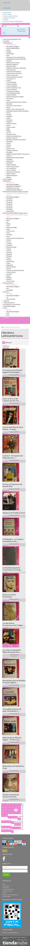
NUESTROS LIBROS (6, 896)
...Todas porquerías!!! (9, 302)
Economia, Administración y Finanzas (16, 102)
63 (19, 828)
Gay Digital (9, 290)
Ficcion (8, 112)
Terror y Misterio (11, 170)
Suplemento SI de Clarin (12, 188)
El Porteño (9, 234)
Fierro (8, 236)
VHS (7, 315)
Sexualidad (9, 159)
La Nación (9, 243)
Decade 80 (9, 207)
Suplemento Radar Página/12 (14, 189)
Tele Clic (8, 268)
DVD (7, 313)
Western (8, 177)
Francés (8, 118)
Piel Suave (9, 256)
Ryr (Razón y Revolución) (13, 172)
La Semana (9, 245)
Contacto (5, 19)
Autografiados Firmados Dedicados (16, 59)
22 (19, 810)
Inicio (2, 327)
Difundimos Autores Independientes (13, 21)
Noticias (8, 249)
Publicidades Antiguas (9, 306)
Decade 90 (9, 209)
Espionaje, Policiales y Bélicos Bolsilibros (17, 111)
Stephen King (10, 161)
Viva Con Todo (10, 281)
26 (12, 812)
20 (12, 810)
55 (19, 824)
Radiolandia (9, 265)
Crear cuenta (6, 2)
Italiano (8, 130)
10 (3, 807)
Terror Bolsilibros (11, 168)
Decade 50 (9, 202)
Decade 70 (9, 206)
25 (9, 812)
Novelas (8, 145)
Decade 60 (9, 204)
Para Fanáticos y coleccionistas (11, 304)
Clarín (8, 232)
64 (3, 830)
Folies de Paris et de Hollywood (15, 238)
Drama (8, 100)
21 (16, 810)
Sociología (9, 163)
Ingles (8, 129)
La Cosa (8, 241)
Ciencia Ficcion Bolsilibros (13, 71)
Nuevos (8, 146)
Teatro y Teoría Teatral (12, 166)
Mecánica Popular (11, 247)
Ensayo (8, 107)
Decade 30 (9, 198)
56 (3, 827)
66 (9, 830)
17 (6, 810)
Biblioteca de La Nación (13, 62)
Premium (8, 259)
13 (12, 807)
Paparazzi (9, 254)
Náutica (8, 143)
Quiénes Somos (7, 12)
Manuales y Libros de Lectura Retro (16, 139)
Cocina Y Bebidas (11, 82)
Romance (9, 155)
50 (12, 822)
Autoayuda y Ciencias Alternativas (15, 57)
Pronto (8, 263)
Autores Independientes (12, 48)
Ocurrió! (8, 250)
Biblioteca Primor (11, 66)
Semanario (9, 274)
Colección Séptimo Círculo (13, 87)
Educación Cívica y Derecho (14, 105)
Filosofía (8, 114)
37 (9, 817)
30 (19, 812)
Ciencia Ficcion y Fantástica (14, 73)
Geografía (9, 121)
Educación (9, 104)
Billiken (8, 224)
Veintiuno (9, 279)
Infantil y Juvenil (10, 127)
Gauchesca (9, 120)
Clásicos (8, 80)
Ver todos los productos (12, 39)
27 (16, 812)
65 (6, 830)
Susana (8, 275)
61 (12, 828)
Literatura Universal (11, 138)
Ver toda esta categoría (12, 46)
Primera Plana (10, 261)
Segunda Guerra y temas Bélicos (15, 157)
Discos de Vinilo (10, 299)
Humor (8, 125)
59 (9, 827)
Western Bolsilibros (11, 175)
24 (6, 812)
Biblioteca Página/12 (12, 64)
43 (19, 819)
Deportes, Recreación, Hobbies (15, 96)
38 (12, 817)
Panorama (9, 252)
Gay (7, 288)
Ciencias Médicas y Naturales (14, 77)
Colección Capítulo (11, 84)
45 (6, 821)
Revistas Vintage (11, 266)
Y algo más (6, 301)
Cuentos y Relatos (11, 95)
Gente (8, 229)
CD (7, 297)
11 (6, 807)
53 (16, 824)
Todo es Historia (11, 272)
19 (9, 810)
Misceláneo (9, 141)
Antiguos (8, 52)
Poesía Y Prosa (10, 148)
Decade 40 (9, 200)
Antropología (10, 53)
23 (3, 812)
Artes (7, 55)
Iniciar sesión (6, 8)
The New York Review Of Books (15, 270)
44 (3, 821)
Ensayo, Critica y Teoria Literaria (15, 109)
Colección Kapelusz (11, 86)
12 (9, 807)
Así (7, 222)
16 (3, 810)
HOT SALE (6, 41)
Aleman (8, 50)
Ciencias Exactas (11, 69)
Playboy (8, 258)
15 (19, 807)
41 (16, 817)
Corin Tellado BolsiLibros (13, 93)
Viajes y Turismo (10, 173)
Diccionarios (9, 98)
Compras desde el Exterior (10, 16)
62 (16, 828)
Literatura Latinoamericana (13, 136)
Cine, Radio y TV (10, 78)
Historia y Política (11, 123)
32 (6, 815)
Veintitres (9, 277)
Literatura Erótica (11, 134)
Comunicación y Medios (13, 91)
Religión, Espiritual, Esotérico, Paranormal (17, 154)
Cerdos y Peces (10, 231)
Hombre (8, 240)
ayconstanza (5, 317)
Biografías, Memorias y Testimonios (16, 68)
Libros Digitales (7, 179)
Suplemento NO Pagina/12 (13, 186)
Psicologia (9, 152)
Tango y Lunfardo (11, 164)
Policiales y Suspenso (12, 150)
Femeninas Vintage (11, 227)
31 (3, 815)
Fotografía (9, 116)
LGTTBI (8, 132)
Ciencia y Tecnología (12, 75)
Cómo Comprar (7, 14)
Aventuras (9, 60)
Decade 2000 (10, 211)
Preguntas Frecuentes (9, 18)
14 (16, 807)
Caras (8, 225)
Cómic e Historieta (11, 89)
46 (9, 821)
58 (6, 827)
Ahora (8, 220)
